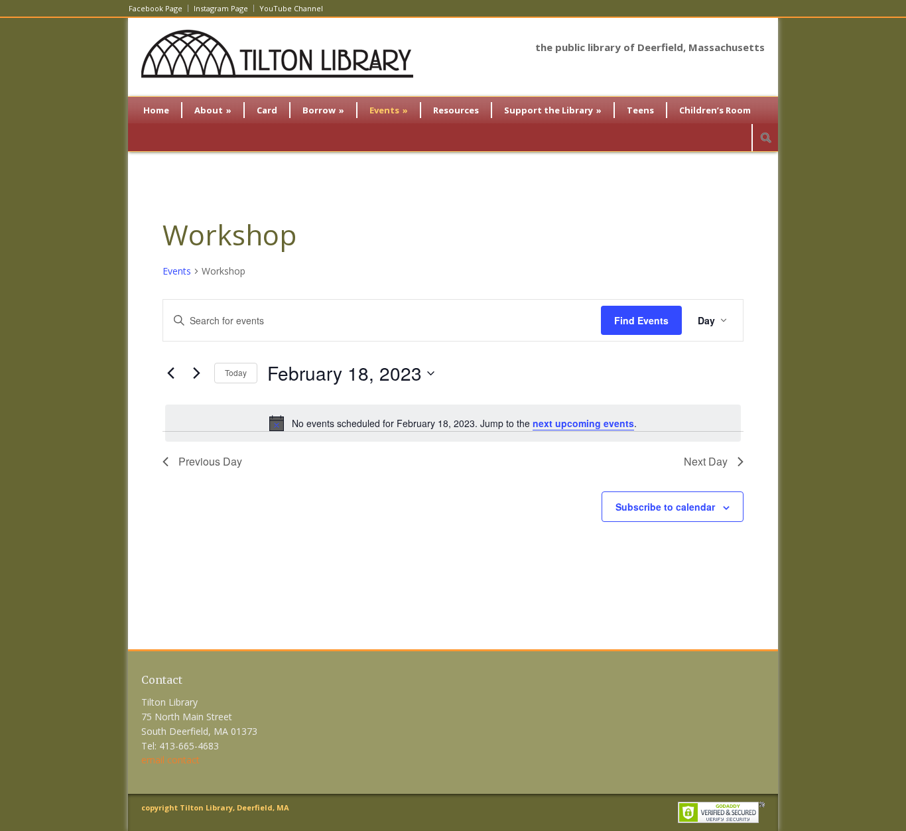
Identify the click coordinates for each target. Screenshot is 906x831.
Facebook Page (155, 8)
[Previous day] (170, 373)
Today (236, 372)
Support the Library (553, 110)
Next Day (706, 461)
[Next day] (196, 373)
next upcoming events (583, 423)
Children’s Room (715, 110)
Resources (456, 110)
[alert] (453, 423)
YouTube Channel (291, 8)
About (212, 110)
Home (156, 110)
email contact (170, 759)
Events (388, 110)
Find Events (641, 320)
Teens (640, 110)
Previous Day (210, 461)
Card (267, 110)
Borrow (323, 110)
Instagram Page (221, 8)
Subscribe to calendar (665, 506)
